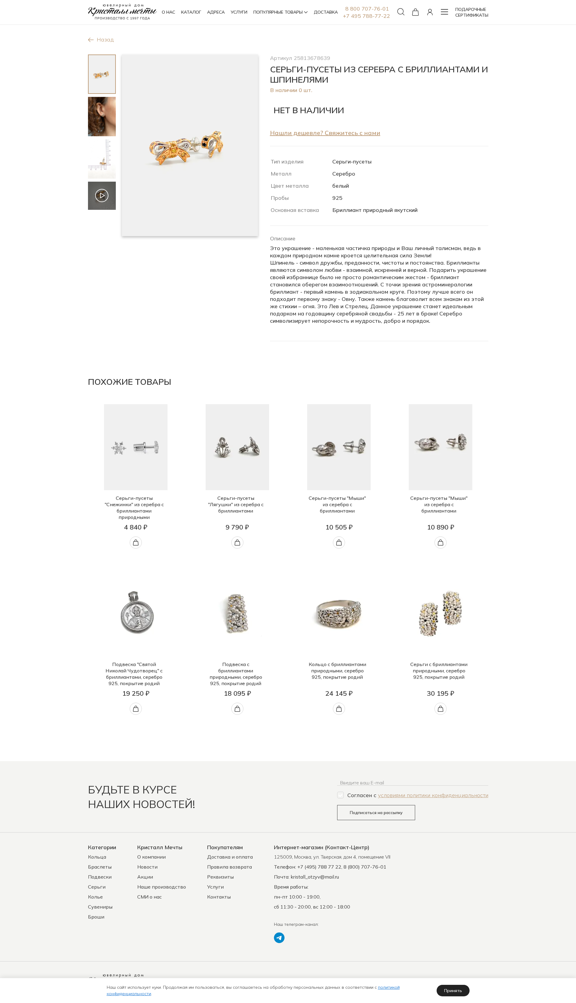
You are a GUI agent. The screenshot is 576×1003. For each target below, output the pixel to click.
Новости (147, 867)
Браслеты (100, 867)
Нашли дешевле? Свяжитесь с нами (325, 133)
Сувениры (100, 907)
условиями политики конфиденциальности (433, 795)
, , (332, 857)
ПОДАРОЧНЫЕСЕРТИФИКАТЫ (471, 12)
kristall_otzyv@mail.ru (315, 877)
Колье (95, 897)
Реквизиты (220, 877)
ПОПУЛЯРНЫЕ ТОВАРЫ (278, 12)
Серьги (97, 887)
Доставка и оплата (230, 857)
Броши (96, 917)
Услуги (215, 887)
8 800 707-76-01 (367, 8)
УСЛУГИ (239, 12)
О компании (151, 857)
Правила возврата (229, 867)
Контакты (219, 897)
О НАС (168, 12)
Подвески (100, 877)
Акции (145, 877)
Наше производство (161, 887)
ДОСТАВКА (326, 12)
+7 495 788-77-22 (366, 15)
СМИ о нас (149, 897)
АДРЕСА (216, 12)
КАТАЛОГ (191, 12)
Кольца (97, 857)
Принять (453, 990)
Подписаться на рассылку (376, 812)
